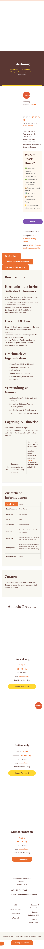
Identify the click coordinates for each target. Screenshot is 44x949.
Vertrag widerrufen (33, 921)
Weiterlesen (23, 859)
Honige (29, 460)
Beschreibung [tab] (11, 256)
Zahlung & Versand (34, 906)
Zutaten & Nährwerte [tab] (15, 267)
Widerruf (15, 918)
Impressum (15, 913)
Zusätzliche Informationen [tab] (17, 262)
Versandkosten (28, 126)
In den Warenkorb (33, 222)
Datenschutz (15, 909)
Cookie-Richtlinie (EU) (33, 913)
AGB (15, 905)
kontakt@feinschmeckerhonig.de (24, 894)
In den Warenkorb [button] (22, 686)
